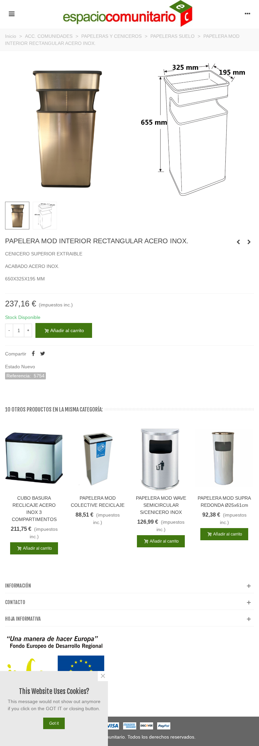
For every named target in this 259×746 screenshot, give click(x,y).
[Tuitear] (42, 353)
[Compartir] (33, 353)
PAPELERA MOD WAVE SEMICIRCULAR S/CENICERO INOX (161, 505)
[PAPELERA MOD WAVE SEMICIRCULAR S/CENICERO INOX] (161, 458)
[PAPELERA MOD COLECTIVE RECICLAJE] (97, 458)
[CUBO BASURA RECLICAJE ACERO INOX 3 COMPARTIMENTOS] (34, 458)
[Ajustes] (247, 13)
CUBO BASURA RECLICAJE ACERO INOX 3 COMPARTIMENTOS (34, 508)
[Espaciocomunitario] (130, 13)
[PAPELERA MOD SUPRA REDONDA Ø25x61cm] (224, 458)
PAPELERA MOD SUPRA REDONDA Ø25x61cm (224, 501)
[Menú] (11, 13)
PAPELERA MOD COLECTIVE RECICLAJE (97, 501)
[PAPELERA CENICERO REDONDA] (249, 242)
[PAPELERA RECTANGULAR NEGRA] (238, 242)
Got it (54, 723)
